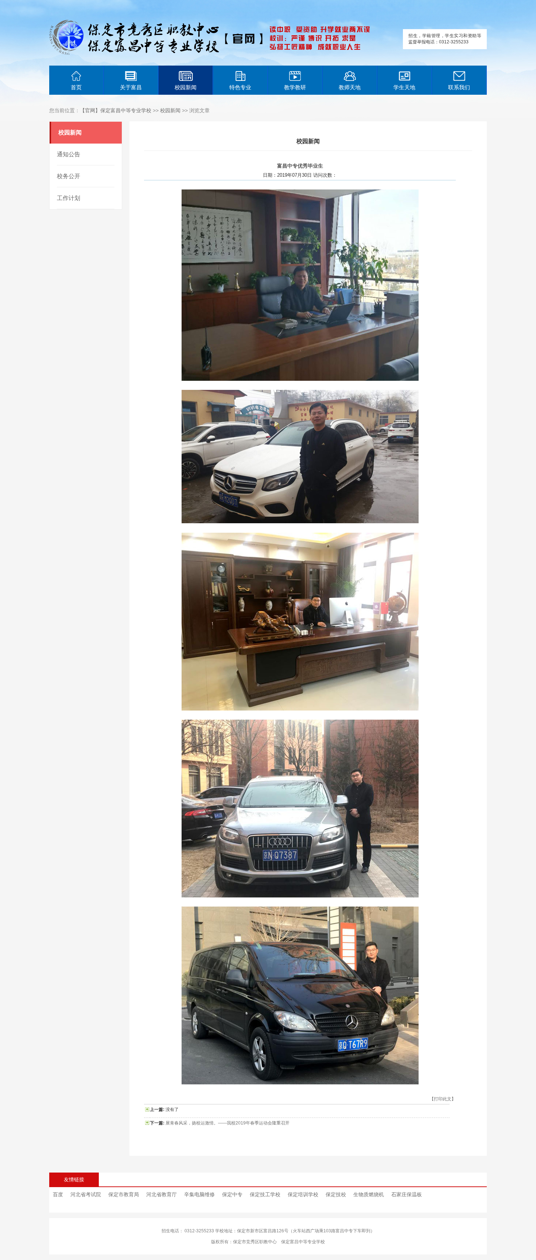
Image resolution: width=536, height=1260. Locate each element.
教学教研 (295, 87)
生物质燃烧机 (368, 1194)
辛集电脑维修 (199, 1194)
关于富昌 (131, 87)
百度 (58, 1194)
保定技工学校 (265, 1194)
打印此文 (442, 1098)
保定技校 (336, 1194)
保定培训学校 (303, 1194)
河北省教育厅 (161, 1194)
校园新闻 (186, 87)
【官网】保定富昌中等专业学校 (115, 110)
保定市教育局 (123, 1194)
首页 (76, 87)
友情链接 (74, 1179)
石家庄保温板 (406, 1194)
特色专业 (240, 87)
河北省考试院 (85, 1194)
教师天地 (350, 87)
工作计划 (68, 198)
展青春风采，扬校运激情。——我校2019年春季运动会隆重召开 (228, 1123)
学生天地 (404, 87)
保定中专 (232, 1194)
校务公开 (68, 176)
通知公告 (68, 154)
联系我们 (459, 87)
